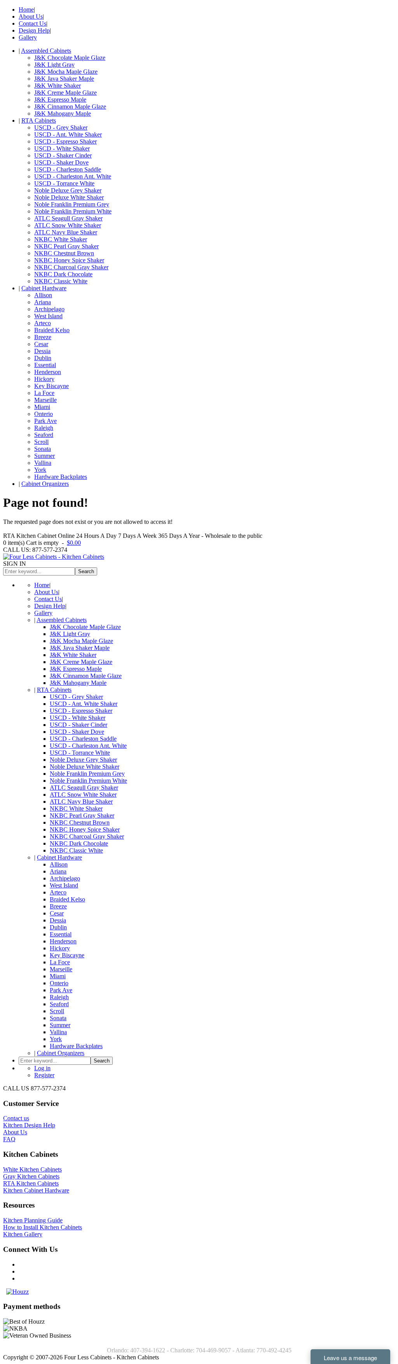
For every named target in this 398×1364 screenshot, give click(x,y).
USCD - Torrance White (64, 183)
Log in (42, 1068)
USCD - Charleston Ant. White (72, 176)
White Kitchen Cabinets (32, 1169)
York (40, 469)
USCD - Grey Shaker (60, 127)
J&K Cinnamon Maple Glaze (70, 106)
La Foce (44, 393)
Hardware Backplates (60, 476)
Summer (44, 455)
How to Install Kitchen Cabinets (42, 1227)
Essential (45, 365)
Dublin (42, 358)
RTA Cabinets (38, 120)
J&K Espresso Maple (60, 99)
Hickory (44, 379)
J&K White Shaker (57, 85)
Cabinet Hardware (43, 288)
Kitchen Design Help (29, 1125)
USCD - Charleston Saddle (67, 169)
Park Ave (45, 421)
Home (26, 9)
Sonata (42, 448)
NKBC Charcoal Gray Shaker (71, 267)
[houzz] (17, 1291)
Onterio (43, 414)
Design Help (34, 30)
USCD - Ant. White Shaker (68, 134)
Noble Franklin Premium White (73, 211)
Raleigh (43, 428)
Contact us (16, 1118)
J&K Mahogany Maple (62, 113)
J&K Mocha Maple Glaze (66, 71)
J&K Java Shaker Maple (64, 78)
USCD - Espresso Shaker (65, 141)
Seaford (43, 435)
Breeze (42, 337)
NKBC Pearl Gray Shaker (66, 246)
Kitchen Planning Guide (33, 1220)
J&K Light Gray (54, 64)
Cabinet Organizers (45, 483)
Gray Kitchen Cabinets (31, 1176)
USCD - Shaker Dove (61, 162)
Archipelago (49, 309)
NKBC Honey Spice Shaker (69, 260)
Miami (42, 407)
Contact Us (32, 23)
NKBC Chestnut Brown (64, 253)
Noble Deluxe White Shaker (69, 197)
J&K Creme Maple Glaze (65, 92)
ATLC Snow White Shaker (67, 225)
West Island (48, 316)
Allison (43, 295)
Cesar (41, 344)
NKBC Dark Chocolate (63, 274)
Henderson (47, 372)
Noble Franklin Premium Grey (71, 204)
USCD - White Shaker (62, 148)
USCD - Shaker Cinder (63, 155)
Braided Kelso (52, 330)
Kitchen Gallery (22, 1234)
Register (44, 1075)
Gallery (28, 37)
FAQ (9, 1139)
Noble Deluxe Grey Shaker (67, 190)
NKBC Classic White (60, 281)
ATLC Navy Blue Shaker (65, 232)
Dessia (42, 351)
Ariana (42, 302)
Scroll (41, 441)
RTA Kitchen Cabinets (31, 1183)
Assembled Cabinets (46, 50)
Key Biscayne (51, 386)
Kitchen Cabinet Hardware (36, 1190)
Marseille (45, 400)
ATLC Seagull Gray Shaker (68, 218)
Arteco (42, 323)
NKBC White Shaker (60, 239)
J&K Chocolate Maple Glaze (69, 57)
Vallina (42, 462)
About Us (31, 16)
